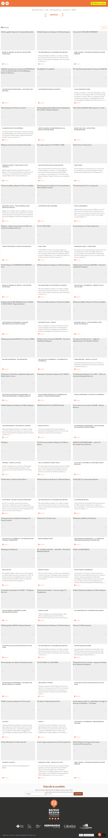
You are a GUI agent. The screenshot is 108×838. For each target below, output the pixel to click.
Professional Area (88, 835)
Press (81, 835)
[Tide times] (7, 3)
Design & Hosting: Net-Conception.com (26, 835)
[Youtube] (58, 819)
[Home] (54, 808)
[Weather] (3, 3)
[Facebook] (50, 819)
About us (12, 835)
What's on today (99, 3)
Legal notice (6, 835)
